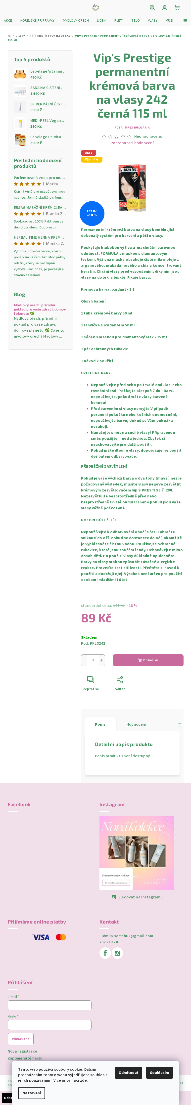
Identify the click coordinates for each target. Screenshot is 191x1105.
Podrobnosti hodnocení (132, 143)
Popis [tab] (100, 724)
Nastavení (31, 1093)
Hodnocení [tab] (136, 724)
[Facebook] (105, 953)
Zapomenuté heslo (25, 1058)
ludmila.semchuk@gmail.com (126, 936)
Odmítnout (129, 1072)
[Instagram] (117, 953)
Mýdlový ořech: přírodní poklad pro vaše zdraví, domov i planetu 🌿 (40, 309)
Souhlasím (159, 1072)
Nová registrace (22, 1051)
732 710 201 (109, 942)
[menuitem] (8, 20)
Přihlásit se (20, 1039)
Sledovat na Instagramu (140, 897)
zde (83, 1080)
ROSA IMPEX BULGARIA (132, 128)
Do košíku (150, 660)
